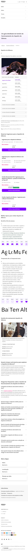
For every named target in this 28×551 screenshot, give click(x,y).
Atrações (3, 17)
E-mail (3, 513)
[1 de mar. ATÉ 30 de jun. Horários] (25, 116)
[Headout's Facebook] (8, 539)
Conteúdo (5, 548)
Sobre (2, 6)
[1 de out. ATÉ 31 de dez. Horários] (25, 108)
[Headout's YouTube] (6, 539)
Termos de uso (4, 524)
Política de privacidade (6, 522)
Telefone (4, 511)
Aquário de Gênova (10, 45)
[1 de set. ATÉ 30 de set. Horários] (25, 104)
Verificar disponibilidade (14, 150)
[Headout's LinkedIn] (2, 539)
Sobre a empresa (4, 520)
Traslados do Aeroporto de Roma (8, 497)
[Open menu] (26, 1)
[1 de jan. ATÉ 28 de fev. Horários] (25, 112)
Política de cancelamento (6, 526)
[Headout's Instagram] (4, 539)
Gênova (3, 45)
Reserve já (4, 465)
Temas (2, 14)
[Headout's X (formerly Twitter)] (11, 539)
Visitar (2, 10)
